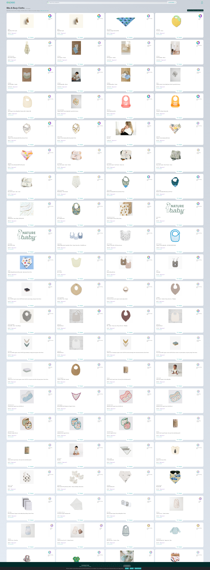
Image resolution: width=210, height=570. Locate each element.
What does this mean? (45, 10)
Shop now (14, 33)
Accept (126, 568)
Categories (172, 2)
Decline (131, 568)
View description (10, 34)
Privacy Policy (138, 568)
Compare (127, 566)
